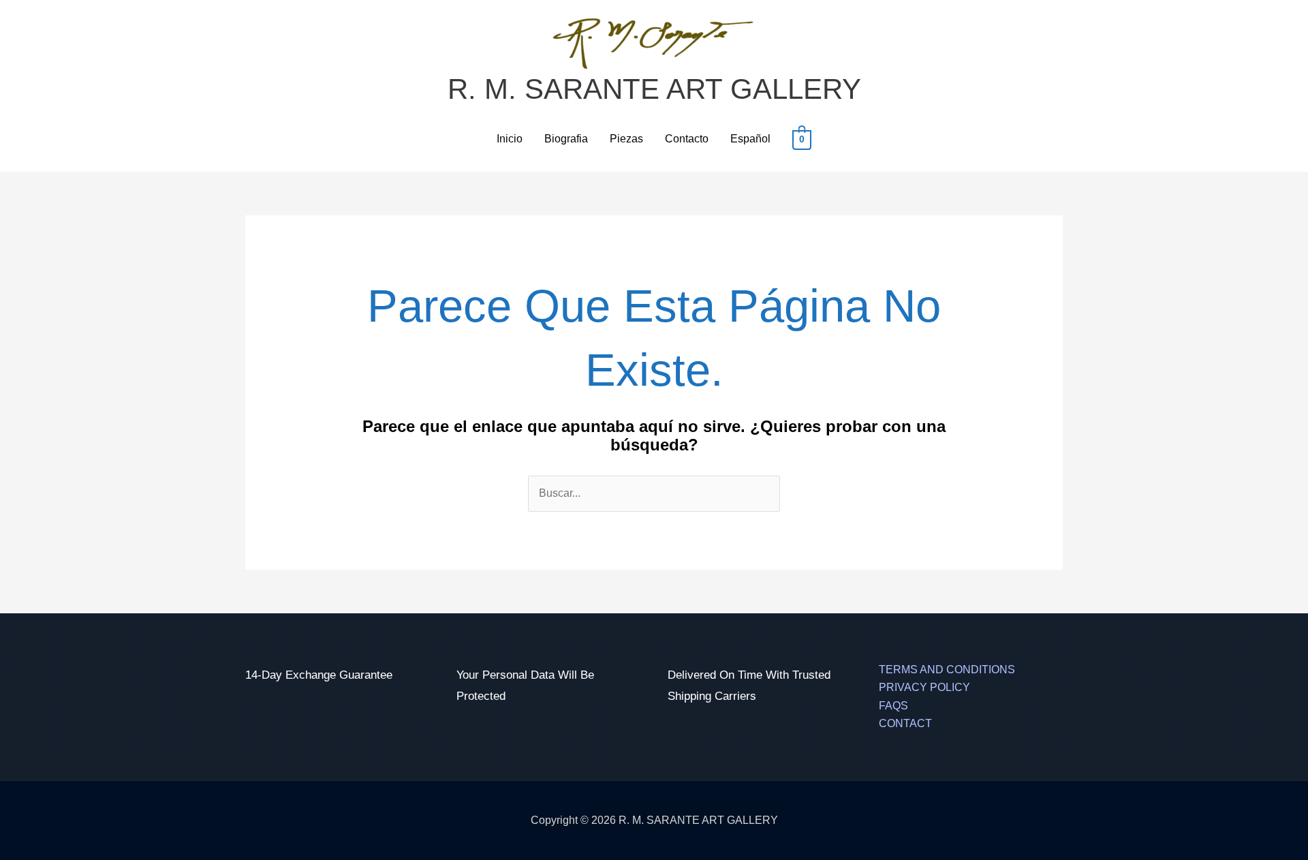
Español (750, 138)
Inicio (510, 138)
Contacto (686, 138)
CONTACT (905, 723)
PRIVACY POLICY (924, 687)
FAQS (893, 705)
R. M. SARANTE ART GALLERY (654, 89)
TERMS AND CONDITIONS (947, 669)
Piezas (626, 138)
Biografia (566, 138)
